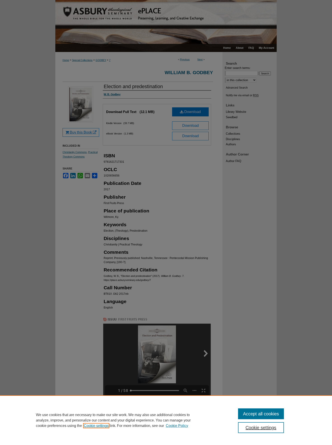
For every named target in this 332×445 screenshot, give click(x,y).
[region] (166, 420)
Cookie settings (96, 426)
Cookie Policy (177, 426)
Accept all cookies (261, 413)
